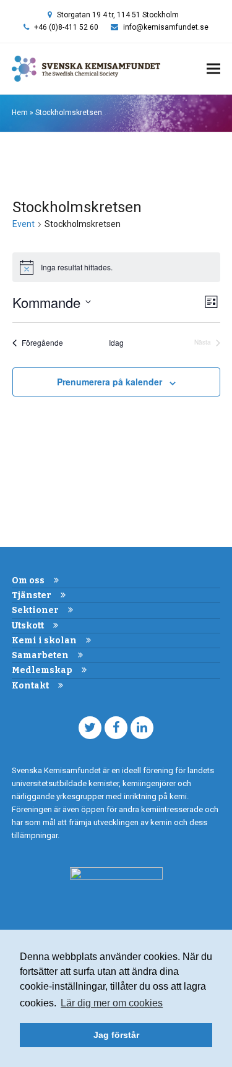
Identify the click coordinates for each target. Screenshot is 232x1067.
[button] (213, 69)
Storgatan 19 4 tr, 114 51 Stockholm (118, 15)
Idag (116, 343)
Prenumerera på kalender (109, 381)
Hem (20, 112)
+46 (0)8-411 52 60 (66, 27)
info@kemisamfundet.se (165, 27)
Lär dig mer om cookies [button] (112, 1003)
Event (23, 224)
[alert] (116, 267)
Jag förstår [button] (116, 1035)
